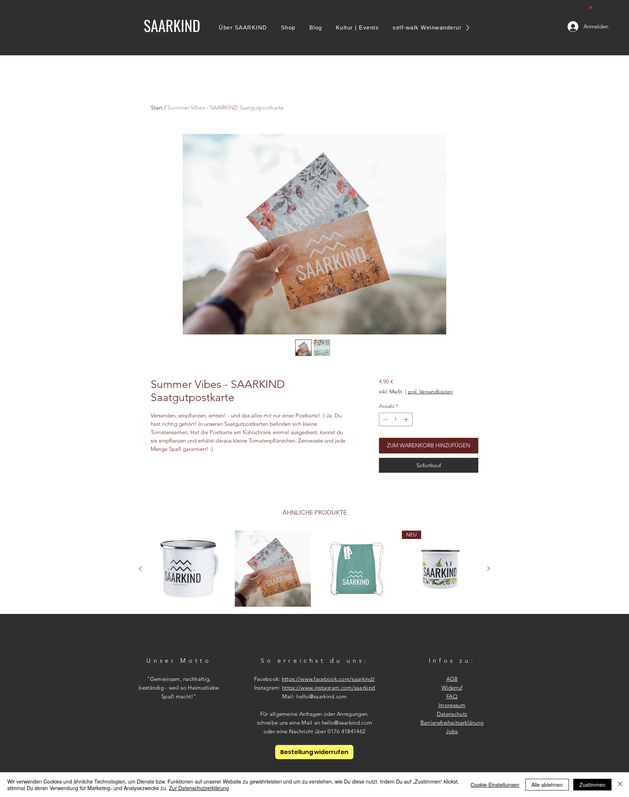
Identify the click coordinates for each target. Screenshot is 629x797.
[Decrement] (384, 419)
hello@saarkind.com (321, 696)
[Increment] (406, 419)
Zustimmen (592, 784)
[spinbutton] (395, 419)
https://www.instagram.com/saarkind (328, 687)
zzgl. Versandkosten (430, 391)
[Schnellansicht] (189, 569)
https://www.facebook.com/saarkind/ (328, 678)
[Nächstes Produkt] (488, 568)
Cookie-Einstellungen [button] (495, 784)
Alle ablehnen (547, 784)
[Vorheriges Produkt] (140, 568)
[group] (314, 568)
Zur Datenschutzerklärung (199, 788)
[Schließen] (620, 784)
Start (156, 107)
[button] (590, 6)
